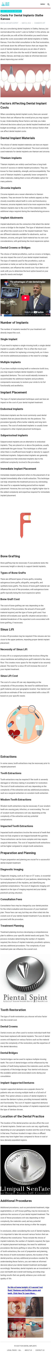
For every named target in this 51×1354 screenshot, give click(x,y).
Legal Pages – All (14, 1350)
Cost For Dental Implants (11, 11)
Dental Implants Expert (9, 23)
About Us (28, 1350)
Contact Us (39, 1350)
